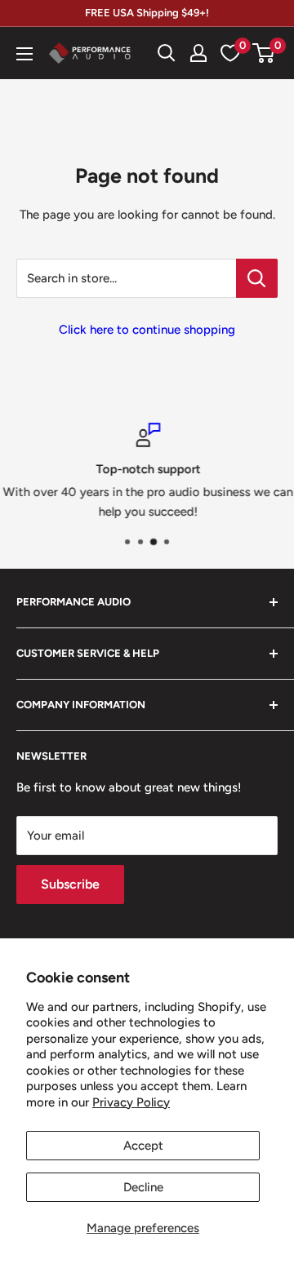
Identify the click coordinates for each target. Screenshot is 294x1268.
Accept (143, 1145)
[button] (263, 53)
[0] (264, 53)
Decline (143, 1187)
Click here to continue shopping (147, 329)
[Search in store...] (257, 278)
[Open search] (167, 53)
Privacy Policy (131, 1102)
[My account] (198, 53)
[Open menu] (24, 53)
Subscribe (70, 884)
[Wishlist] (230, 53)
